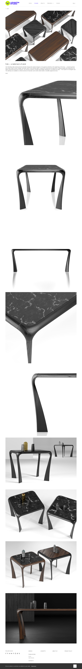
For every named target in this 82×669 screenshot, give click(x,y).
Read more (33, 666)
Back (8, 8)
